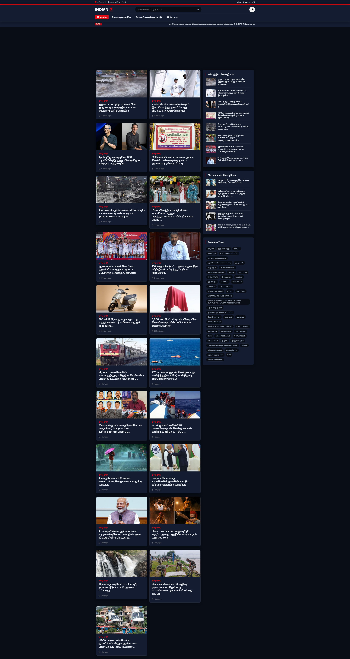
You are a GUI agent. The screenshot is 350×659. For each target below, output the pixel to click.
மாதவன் (228, 317)
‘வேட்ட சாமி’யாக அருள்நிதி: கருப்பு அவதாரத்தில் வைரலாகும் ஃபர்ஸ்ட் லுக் (174, 534)
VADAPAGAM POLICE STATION (220, 296)
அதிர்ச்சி (239, 263)
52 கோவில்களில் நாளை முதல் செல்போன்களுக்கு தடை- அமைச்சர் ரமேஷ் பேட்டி (172, 160)
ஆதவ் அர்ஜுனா (215, 355)
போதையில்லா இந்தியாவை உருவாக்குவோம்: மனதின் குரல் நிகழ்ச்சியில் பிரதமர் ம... (120, 534)
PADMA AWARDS (214, 322)
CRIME (229, 291)
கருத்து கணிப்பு (122, 17)
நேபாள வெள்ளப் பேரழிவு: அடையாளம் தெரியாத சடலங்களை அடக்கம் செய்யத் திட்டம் (172, 589)
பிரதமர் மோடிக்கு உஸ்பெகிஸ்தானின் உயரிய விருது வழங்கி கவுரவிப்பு (170, 481)
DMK (210, 336)
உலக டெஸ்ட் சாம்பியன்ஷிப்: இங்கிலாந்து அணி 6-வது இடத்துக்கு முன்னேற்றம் (171, 107)
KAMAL (237, 249)
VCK (229, 355)
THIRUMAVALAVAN (215, 360)
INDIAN (103, 9)
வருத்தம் (212, 268)
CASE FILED (237, 282)
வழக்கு (239, 277)
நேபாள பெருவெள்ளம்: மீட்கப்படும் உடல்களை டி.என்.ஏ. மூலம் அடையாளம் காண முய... (122, 213)
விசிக (244, 345)
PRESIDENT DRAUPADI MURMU (220, 326)
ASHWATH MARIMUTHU (217, 258)
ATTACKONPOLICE (215, 291)
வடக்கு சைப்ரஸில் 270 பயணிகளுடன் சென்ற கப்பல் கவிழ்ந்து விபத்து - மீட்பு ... (172, 428)
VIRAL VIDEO (213, 341)
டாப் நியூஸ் (226, 331)
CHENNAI (224, 282)
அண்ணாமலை (227, 268)
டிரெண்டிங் (241, 331)
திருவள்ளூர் (237, 341)
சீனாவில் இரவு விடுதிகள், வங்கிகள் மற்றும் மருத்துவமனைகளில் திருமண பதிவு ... (173, 215)
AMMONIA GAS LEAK (216, 272)
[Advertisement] (175, 49)
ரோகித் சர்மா (214, 317)
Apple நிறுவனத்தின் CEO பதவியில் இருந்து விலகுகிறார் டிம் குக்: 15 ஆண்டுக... (120, 160)
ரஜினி (211, 249)
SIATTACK (241, 291)
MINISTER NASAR (223, 336)
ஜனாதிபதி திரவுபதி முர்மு (220, 312)
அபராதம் (212, 282)
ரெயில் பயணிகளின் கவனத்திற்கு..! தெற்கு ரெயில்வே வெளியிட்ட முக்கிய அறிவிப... (121, 375)
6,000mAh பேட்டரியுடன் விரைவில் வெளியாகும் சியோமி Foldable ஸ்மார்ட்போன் (174, 322)
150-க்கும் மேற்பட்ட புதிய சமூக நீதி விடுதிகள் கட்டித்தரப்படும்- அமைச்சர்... (175, 269)
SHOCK (231, 272)
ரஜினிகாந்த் (223, 249)
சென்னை (226, 277)
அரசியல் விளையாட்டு (150, 17)
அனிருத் (212, 253)
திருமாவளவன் (215, 350)
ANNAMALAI (213, 277)
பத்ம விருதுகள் (215, 308)
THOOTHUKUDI (225, 286)
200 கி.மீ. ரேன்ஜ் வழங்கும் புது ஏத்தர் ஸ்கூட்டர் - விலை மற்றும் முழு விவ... (119, 322)
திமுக (225, 341)
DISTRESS (243, 272)
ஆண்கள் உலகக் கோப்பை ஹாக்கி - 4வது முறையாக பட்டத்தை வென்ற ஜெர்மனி (117, 269)
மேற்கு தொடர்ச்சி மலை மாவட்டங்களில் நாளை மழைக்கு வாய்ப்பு (120, 481)
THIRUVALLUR (239, 336)
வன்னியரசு (231, 350)
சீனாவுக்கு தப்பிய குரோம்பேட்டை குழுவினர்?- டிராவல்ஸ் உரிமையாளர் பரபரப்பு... (121, 428)
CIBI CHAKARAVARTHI (228, 253)
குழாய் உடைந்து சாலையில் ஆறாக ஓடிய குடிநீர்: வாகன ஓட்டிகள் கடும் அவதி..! (117, 107)
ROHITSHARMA (242, 326)
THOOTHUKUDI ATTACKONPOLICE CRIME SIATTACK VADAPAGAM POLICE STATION (224, 302)
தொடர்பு (174, 17)
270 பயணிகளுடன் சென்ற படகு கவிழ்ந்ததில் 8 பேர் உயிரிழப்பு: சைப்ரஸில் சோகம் (173, 375)
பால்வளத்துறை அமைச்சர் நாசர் (222, 345)
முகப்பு (103, 17)
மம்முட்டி (240, 317)
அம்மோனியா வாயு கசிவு (219, 263)
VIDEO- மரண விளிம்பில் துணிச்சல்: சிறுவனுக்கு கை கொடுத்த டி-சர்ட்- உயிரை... (118, 643)
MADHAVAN (212, 331)
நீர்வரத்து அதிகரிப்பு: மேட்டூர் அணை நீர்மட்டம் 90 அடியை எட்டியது (118, 587)
